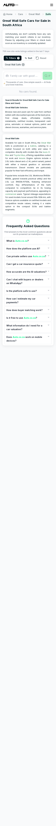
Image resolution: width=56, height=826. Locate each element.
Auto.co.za (21, 241)
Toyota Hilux (19, 155)
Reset (43, 58)
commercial (10, 194)
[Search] (47, 76)
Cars (20, 14)
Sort (30, 58)
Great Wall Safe (13, 64)
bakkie (33, 146)
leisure (22, 158)
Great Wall (34, 14)
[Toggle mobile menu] (52, 5)
